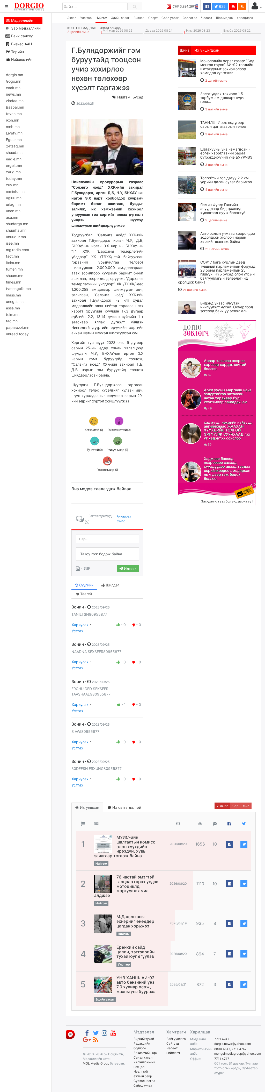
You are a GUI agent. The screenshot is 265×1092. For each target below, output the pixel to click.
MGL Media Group (96, 1063)
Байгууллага (176, 1039)
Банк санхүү (21, 36)
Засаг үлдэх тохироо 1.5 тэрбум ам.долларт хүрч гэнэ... (222, 97)
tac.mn (12, 321)
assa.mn (13, 308)
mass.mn (13, 295)
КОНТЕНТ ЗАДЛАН (81, 28)
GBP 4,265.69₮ (187, 6)
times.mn (13, 282)
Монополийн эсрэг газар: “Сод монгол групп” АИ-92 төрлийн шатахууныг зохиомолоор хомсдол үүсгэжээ (227, 67)
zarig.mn (13, 172)
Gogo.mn (13, 81)
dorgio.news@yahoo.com (232, 1044)
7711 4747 (221, 1039)
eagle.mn (13, 159)
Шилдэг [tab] (112, 585)
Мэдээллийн (21, 20)
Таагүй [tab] (85, 594)
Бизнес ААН (21, 44)
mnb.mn (13, 126)
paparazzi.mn (17, 327)
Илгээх (130, 568)
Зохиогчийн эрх (145, 1053)
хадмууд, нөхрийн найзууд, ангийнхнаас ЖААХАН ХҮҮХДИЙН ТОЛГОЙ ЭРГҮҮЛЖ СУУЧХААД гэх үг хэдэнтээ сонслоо (228, 430)
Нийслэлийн (21, 59)
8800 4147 (222, 1049)
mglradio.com (17, 249)
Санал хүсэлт (144, 1057)
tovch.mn (14, 113)
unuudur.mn (16, 237)
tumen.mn (14, 269)
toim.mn (12, 314)
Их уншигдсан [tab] (206, 50)
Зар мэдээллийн (25, 28)
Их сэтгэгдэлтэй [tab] (126, 807)
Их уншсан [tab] (89, 807)
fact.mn (12, 256)
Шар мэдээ (224, 18)
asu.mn (12, 217)
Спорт (153, 18)
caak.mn (13, 88)
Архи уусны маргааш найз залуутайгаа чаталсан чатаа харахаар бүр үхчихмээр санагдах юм (227, 396)
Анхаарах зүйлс (124, 518)
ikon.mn (12, 120)
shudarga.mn (17, 224)
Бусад (137, 97)
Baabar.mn (15, 107)
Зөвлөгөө (190, 18)
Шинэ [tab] (184, 50)
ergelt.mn (14, 165)
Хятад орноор (110, 28)
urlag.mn (13, 204)
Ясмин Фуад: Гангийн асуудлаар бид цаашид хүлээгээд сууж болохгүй (222, 208)
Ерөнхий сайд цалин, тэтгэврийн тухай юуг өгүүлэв (135, 952)
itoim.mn (13, 262)
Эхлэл (71, 18)
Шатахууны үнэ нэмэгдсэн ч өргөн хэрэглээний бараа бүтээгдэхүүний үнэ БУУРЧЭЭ (226, 153)
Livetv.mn (14, 133)
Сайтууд (172, 1043)
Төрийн (17, 51)
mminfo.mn (15, 191)
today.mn (14, 178)
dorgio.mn (14, 75)
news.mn (13, 94)
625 (222, 6)
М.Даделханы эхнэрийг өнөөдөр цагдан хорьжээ (135, 921)
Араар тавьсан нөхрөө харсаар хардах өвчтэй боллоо (225, 364)
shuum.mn (14, 275)
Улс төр (86, 18)
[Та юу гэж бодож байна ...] (107, 554)
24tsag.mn (15, 146)
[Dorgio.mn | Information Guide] (70, 1034)
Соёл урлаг (170, 18)
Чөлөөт (206, 18)
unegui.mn (15, 301)
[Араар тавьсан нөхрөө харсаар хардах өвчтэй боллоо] (191, 368)
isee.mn (12, 243)
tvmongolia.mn (18, 288)
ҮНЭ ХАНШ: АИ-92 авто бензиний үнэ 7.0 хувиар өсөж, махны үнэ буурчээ (136, 984)
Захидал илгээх (194, 486)
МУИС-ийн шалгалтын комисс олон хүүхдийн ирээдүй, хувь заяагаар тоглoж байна (124, 846)
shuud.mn (14, 152)
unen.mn (13, 211)
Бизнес (139, 18)
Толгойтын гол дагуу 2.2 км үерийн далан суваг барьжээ (226, 180)
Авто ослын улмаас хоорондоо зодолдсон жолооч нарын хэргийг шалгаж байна (227, 237)
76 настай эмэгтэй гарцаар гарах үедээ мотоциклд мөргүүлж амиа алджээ (126, 886)
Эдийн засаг (120, 18)
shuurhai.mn (16, 230)
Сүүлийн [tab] (85, 585)
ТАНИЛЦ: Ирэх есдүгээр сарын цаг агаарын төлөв (223, 124)
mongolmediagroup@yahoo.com (237, 1053)
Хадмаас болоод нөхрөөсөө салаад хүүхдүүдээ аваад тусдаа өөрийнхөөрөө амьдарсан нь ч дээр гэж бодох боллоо (227, 468)
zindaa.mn (15, 100)
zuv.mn (12, 185)
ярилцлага (245, 18)
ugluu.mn (13, 198)
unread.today (17, 334)
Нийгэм (101, 18)
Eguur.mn (14, 139)
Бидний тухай (144, 1039)
